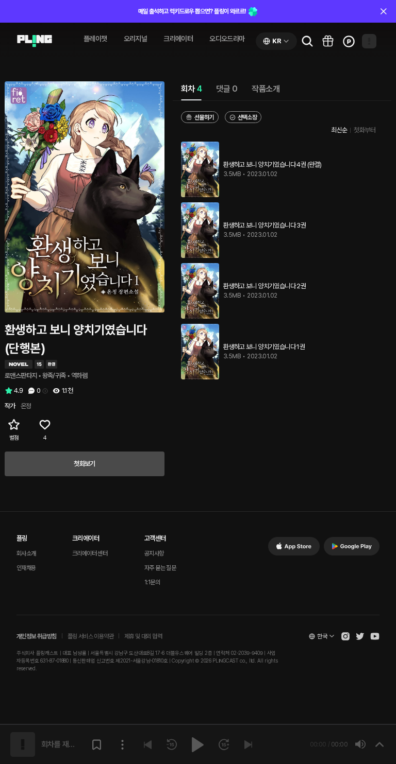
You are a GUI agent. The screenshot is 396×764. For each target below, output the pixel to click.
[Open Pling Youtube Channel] (375, 636)
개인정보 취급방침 (36, 636)
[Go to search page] (307, 41)
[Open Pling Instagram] (345, 636)
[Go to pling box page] (328, 41)
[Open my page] (369, 41)
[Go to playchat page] (34, 41)
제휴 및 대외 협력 (143, 636)
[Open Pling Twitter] (360, 636)
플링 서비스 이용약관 (90, 636)
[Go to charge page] (348, 41)
